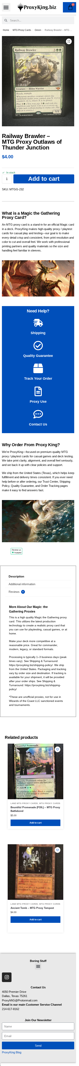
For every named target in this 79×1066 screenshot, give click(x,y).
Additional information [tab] (22, 584)
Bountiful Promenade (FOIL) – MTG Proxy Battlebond (35, 809)
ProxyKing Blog (11, 1052)
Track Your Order (38, 378)
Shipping (38, 333)
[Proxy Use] (38, 391)
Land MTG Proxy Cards (24, 803)
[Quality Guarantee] (38, 345)
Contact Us (38, 424)
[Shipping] (38, 323)
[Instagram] (7, 977)
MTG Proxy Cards (22, 30)
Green (38, 30)
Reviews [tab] (16, 591)
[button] (6, 7)
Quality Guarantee (38, 356)
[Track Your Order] (38, 368)
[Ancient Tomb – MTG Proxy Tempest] (35, 872)
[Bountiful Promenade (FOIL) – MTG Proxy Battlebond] (35, 771)
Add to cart (43, 178)
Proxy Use (38, 401)
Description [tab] (16, 576)
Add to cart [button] (36, 822)
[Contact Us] (38, 414)
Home (6, 30)
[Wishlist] (57, 749)
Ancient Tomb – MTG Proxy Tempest (32, 908)
